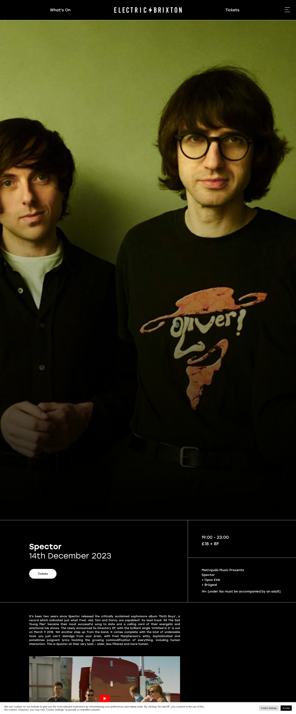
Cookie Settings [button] (269, 708)
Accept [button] (286, 708)
